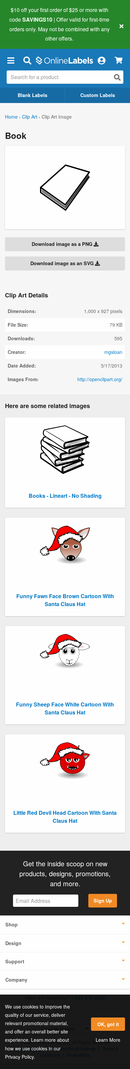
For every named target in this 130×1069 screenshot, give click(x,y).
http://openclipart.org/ (99, 379)
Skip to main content (24, 33)
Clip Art (29, 116)
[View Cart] (118, 60)
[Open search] (117, 77)
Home (11, 116)
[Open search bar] (27, 60)
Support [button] (14, 961)
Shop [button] (11, 924)
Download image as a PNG (63, 244)
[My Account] (101, 60)
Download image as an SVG (62, 263)
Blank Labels (32, 95)
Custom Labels (97, 95)
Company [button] (16, 979)
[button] (11, 60)
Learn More (108, 1039)
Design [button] (13, 943)
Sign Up (103, 900)
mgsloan (113, 352)
